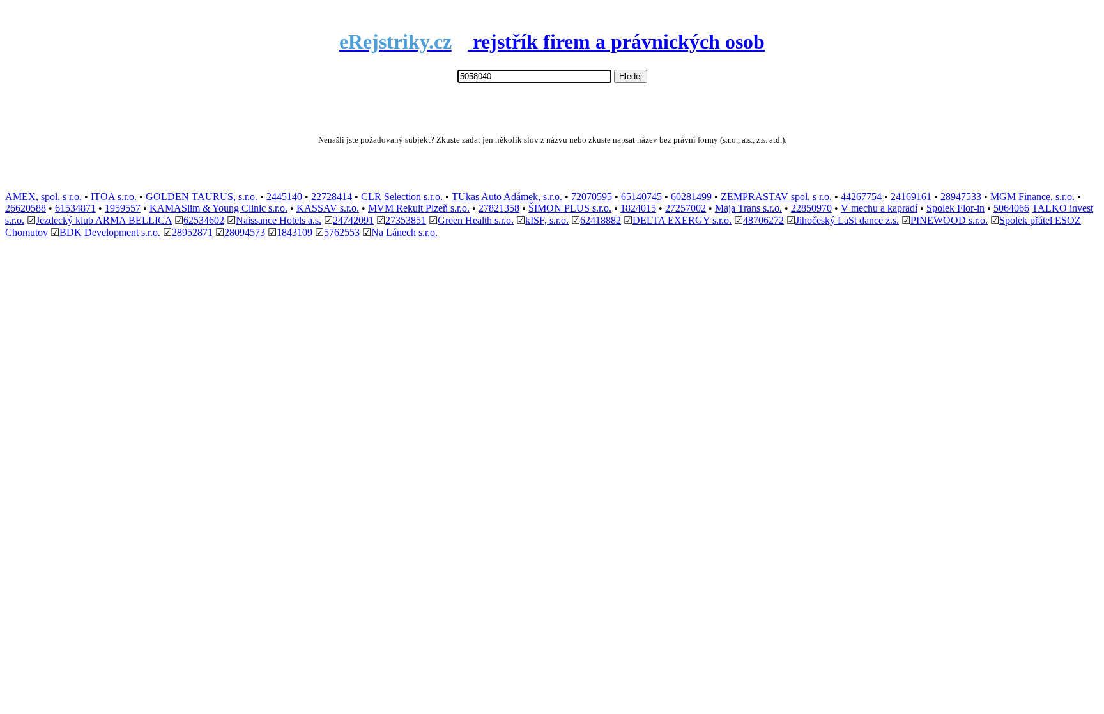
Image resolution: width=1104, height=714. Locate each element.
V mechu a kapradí (879, 208)
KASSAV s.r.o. (327, 208)
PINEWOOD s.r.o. (949, 220)
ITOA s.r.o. (114, 196)
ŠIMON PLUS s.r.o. (569, 208)
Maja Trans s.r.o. (748, 208)
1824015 (638, 208)
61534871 (75, 208)
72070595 (591, 196)
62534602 (203, 220)
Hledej (630, 76)
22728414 (331, 196)
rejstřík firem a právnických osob (552, 41)
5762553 (342, 232)
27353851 (405, 220)
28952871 (192, 232)
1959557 (123, 208)
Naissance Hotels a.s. (278, 220)
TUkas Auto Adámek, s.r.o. (507, 196)
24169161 (911, 196)
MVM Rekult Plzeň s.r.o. (419, 208)
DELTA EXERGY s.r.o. (682, 220)
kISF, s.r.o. (547, 220)
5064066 (1011, 208)
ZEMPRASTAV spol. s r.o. (776, 196)
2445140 (284, 196)
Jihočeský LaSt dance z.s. (847, 220)
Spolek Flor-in (955, 208)
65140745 (641, 196)
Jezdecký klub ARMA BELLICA (104, 220)
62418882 (600, 220)
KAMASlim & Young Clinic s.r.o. (219, 208)
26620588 (25, 208)
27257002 (685, 208)
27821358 (499, 208)
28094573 (244, 232)
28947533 (960, 196)
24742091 (353, 220)
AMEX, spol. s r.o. (43, 196)
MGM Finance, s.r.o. (1032, 196)
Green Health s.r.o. (476, 220)
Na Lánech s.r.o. (404, 232)
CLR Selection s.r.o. (402, 196)
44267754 (861, 196)
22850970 (811, 208)
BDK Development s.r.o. (109, 232)
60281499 (691, 196)
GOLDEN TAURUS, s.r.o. (201, 196)
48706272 (763, 220)
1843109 (294, 232)
